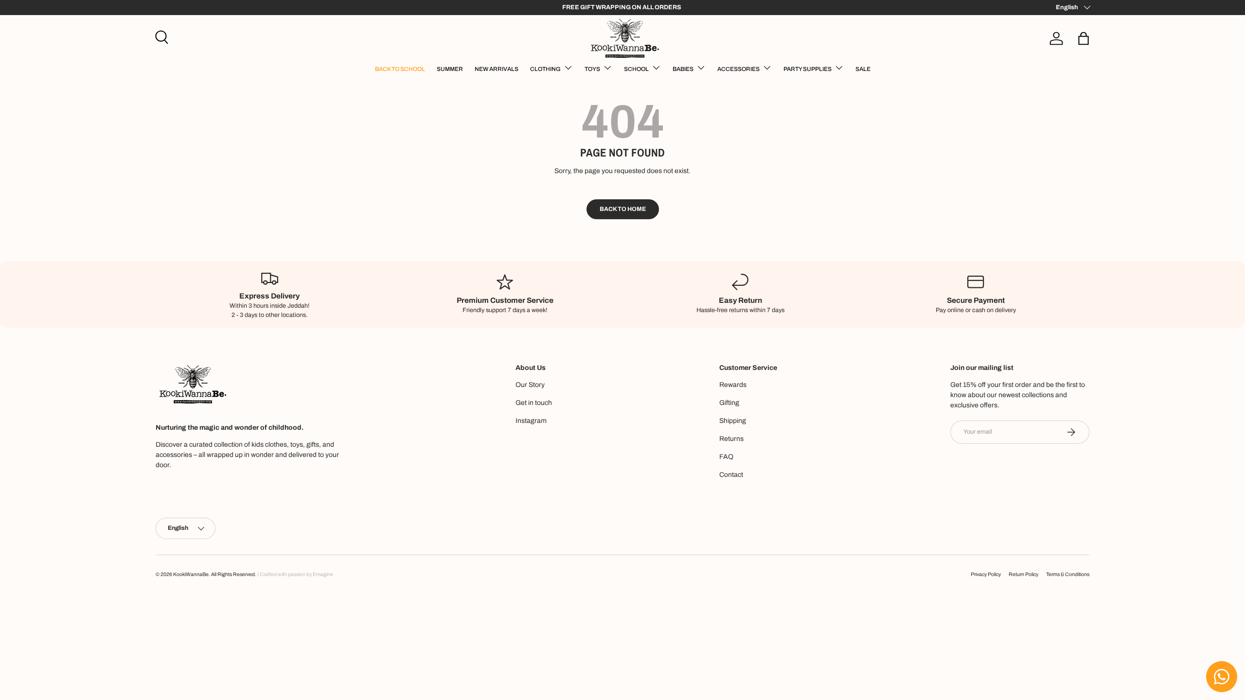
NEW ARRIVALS (496, 69)
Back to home (623, 209)
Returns (731, 438)
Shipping (732, 420)
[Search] (160, 36)
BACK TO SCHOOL (400, 69)
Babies (683, 69)
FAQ (726, 456)
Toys (592, 69)
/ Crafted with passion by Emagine (295, 574)
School (636, 69)
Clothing (545, 69)
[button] (1083, 38)
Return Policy (1023, 574)
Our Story (530, 384)
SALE (863, 69)
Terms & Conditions (1067, 574)
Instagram (531, 420)
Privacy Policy (986, 574)
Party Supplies (807, 69)
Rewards (733, 384)
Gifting (729, 402)
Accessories (738, 69)
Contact (731, 474)
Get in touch (534, 402)
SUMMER (450, 69)
